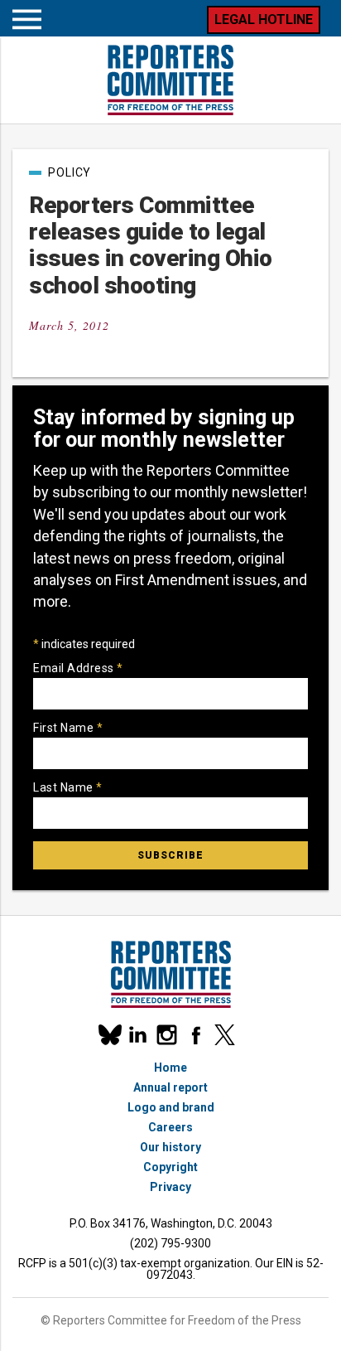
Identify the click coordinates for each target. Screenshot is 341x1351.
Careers (170, 1127)
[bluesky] (108, 1034)
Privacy (170, 1187)
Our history (170, 1147)
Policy (69, 172)
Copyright (170, 1167)
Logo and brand (170, 1107)
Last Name (68, 787)
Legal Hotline (263, 19)
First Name (68, 728)
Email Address (78, 668)
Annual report (170, 1087)
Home (170, 1067)
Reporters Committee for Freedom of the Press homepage (170, 80)
